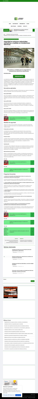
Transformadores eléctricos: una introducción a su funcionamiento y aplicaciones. (17, 327)
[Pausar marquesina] (34, 30)
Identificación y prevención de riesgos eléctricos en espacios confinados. (15, 335)
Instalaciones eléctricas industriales (11, 39)
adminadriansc (7, 46)
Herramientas (22, 23)
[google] (6, 19)
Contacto (25, 26)
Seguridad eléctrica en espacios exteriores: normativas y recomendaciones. (21, 30)
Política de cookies (24, 397)
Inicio (10, 23)
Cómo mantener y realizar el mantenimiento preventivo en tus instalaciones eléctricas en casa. (19, 343)
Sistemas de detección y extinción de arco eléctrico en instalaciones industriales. (16, 339)
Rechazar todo (12, 395)
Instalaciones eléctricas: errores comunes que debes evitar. (13, 329)
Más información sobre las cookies (29, 396)
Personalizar (6, 395)
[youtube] (7, 19)
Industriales (13, 26)
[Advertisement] (19, 10)
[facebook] (3, 19)
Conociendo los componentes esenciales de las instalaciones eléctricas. (15, 348)
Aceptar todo (18, 395)
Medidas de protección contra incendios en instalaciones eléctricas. (14, 337)
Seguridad (19, 26)
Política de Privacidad (31, 397)
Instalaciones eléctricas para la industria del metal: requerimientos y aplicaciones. (16, 341)
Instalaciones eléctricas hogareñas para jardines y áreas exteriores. (14, 331)
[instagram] (4, 19)
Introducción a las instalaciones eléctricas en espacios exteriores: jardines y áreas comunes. (18, 333)
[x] (5, 19)
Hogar (28, 23)
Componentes (15, 23)
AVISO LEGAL (33, 394)
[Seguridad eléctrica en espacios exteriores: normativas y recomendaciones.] (11, 31)
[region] (12, 391)
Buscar (5, 279)
